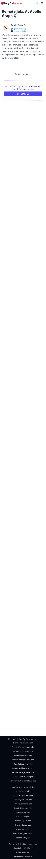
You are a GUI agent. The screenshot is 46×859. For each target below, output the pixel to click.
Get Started (23, 94)
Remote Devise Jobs (23, 825)
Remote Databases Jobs (23, 808)
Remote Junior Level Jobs (23, 743)
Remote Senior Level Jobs (23, 751)
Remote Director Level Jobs (23, 776)
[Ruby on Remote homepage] (11, 3)
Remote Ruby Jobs (23, 791)
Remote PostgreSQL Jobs (23, 833)
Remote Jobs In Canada (23, 856)
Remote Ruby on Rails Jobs (23, 795)
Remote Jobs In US (23, 852)
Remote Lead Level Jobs (23, 764)
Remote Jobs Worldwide (23, 848)
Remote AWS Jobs (23, 837)
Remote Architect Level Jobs (23, 768)
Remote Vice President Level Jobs (23, 781)
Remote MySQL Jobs (23, 821)
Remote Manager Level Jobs (23, 772)
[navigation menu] (37, 3)
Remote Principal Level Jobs (23, 760)
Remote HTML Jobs (23, 812)
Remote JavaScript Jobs (23, 799)
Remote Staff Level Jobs (23, 755)
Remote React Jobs (23, 829)
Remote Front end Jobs (23, 804)
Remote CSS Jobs (23, 816)
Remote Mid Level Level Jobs (23, 747)
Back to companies (23, 74)
